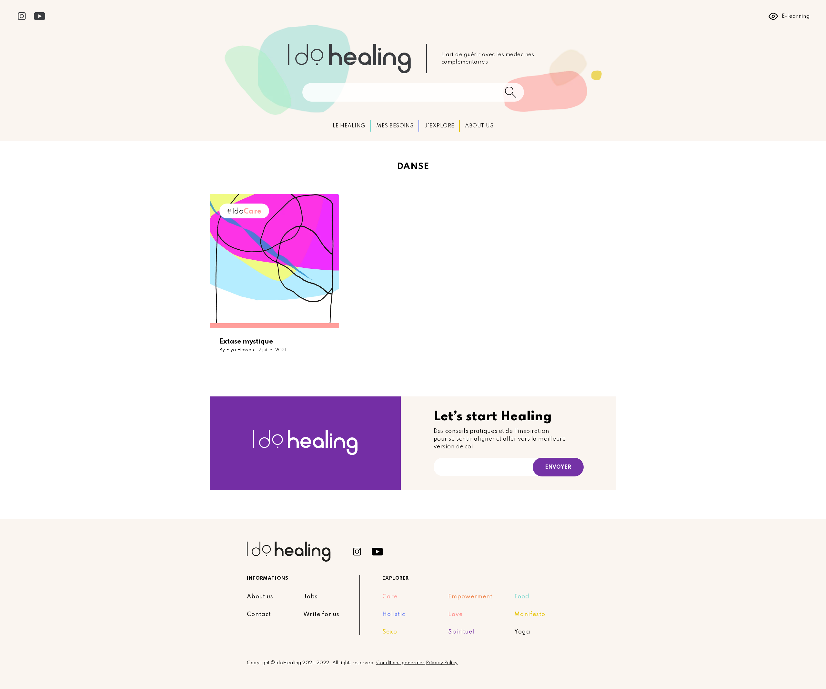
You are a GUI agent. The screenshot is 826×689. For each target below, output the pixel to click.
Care (390, 597)
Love (455, 614)
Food (521, 597)
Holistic (393, 614)
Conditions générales (400, 663)
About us (260, 597)
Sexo (389, 632)
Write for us (321, 614)
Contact (259, 614)
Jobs (310, 597)
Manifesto (529, 614)
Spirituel (461, 632)
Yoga (522, 632)
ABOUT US (479, 126)
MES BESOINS (394, 126)
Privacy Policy (442, 663)
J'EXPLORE (439, 126)
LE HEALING (349, 126)
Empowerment (470, 597)
